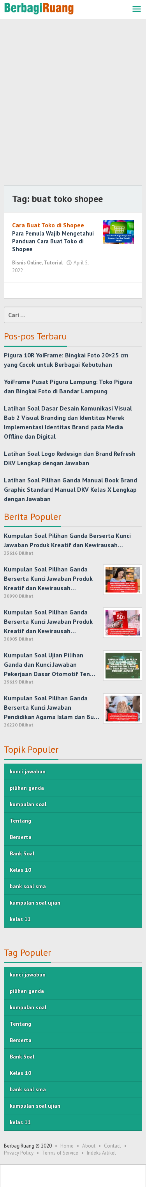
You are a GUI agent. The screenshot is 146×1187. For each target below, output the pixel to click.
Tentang (20, 820)
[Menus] (136, 10)
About (88, 1145)
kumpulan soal (28, 804)
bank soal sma (28, 886)
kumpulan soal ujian (35, 902)
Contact (112, 1145)
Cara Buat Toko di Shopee (48, 225)
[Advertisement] (73, 104)
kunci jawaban (28, 771)
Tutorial (53, 262)
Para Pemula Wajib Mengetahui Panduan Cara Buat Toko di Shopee (53, 241)
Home (67, 1145)
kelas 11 (20, 919)
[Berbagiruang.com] (39, 8)
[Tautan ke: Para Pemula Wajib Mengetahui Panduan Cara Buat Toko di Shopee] (118, 231)
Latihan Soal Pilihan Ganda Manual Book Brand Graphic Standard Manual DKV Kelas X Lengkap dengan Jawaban (70, 489)
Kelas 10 (20, 869)
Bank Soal (22, 853)
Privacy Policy (18, 1153)
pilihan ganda (27, 787)
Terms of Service (60, 1153)
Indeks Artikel (101, 1153)
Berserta (21, 837)
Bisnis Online (27, 262)
